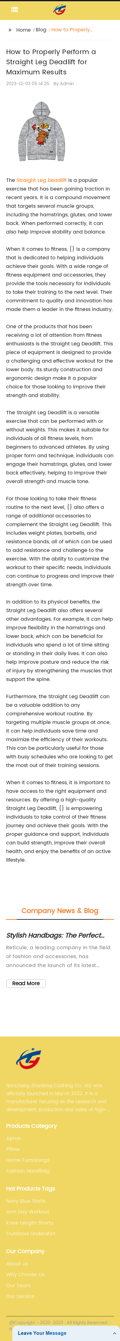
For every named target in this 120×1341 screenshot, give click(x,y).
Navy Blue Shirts (25, 1201)
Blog (41, 30)
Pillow (13, 1149)
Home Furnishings (28, 1160)
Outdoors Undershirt (31, 1233)
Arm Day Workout (27, 1212)
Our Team (18, 1286)
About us (17, 1264)
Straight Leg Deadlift (42, 180)
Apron (13, 1138)
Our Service (20, 1296)
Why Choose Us (25, 1275)
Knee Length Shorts (29, 1223)
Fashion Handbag (28, 1171)
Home (23, 30)
